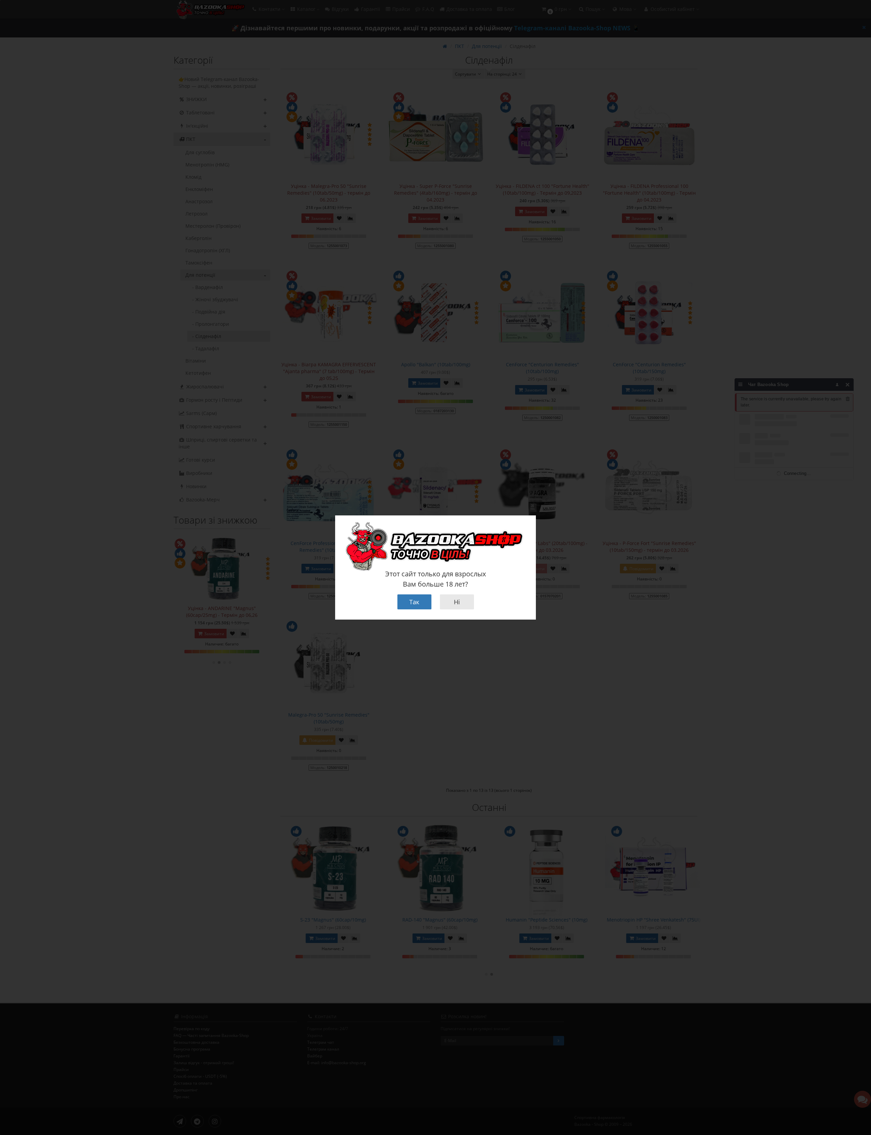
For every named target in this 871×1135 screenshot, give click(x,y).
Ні (457, 602)
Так (414, 602)
